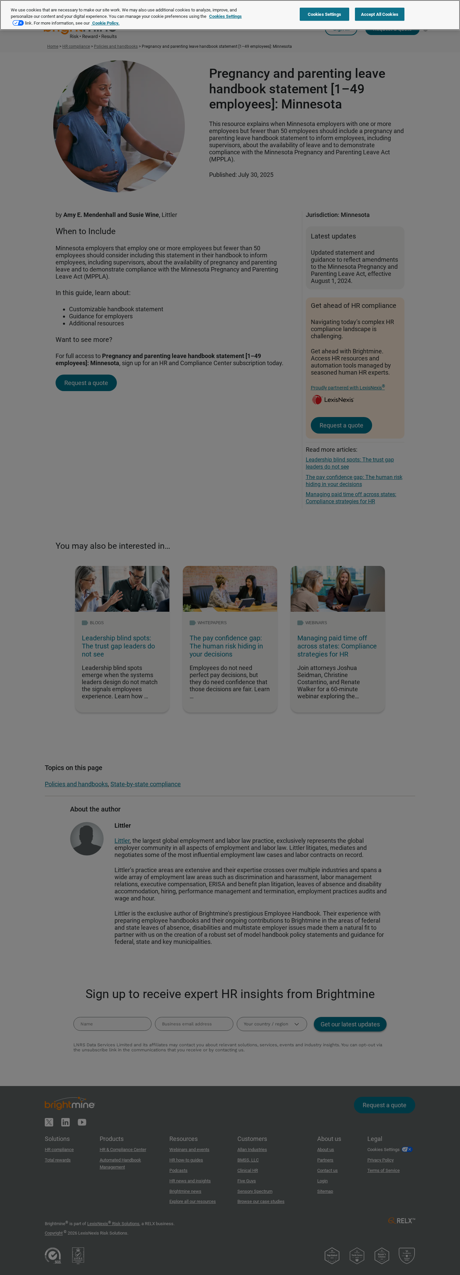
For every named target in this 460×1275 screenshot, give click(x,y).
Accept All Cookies (379, 14)
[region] (230, 15)
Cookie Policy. (105, 23)
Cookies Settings (324, 14)
